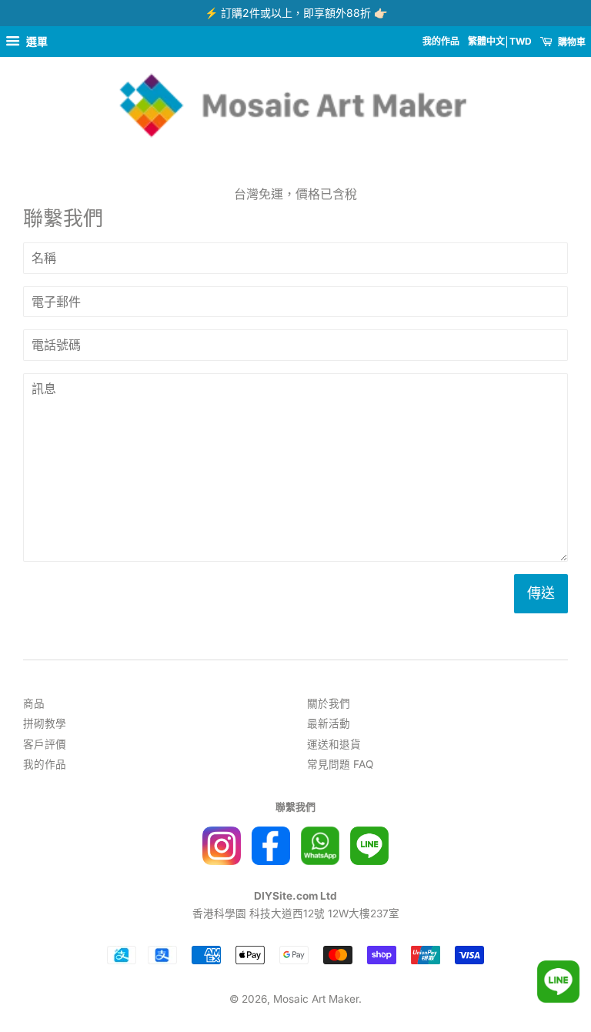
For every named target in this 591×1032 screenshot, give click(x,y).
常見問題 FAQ (340, 764)
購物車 (571, 42)
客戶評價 (44, 744)
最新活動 (328, 723)
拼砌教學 (44, 723)
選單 (36, 41)
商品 (34, 703)
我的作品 (440, 41)
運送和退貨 (334, 744)
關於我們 (328, 703)
